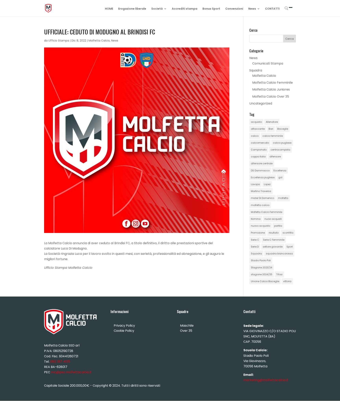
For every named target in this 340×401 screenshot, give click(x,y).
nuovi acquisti (273, 219)
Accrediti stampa (184, 9)
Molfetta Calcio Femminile (272, 82)
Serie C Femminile (273, 239)
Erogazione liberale (132, 9)
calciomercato (260, 142)
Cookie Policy (124, 330)
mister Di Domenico (262, 198)
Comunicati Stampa (267, 63)
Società (157, 9)
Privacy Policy (124, 325)
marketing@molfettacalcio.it (265, 380)
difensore (275, 156)
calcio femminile (272, 136)
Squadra (255, 70)
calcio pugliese (282, 142)
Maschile (187, 325)
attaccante (258, 128)
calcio (255, 136)
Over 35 (186, 330)
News (252, 9)
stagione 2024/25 (261, 274)
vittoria (287, 281)
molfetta (283, 198)
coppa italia (258, 156)
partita (278, 225)
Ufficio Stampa (58, 41)
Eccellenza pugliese (262, 177)
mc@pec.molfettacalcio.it (71, 372)
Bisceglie (282, 128)
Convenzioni (234, 9)
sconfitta (288, 232)
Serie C (255, 239)
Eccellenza (279, 170)
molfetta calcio (260, 205)
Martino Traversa (261, 191)
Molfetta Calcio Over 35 (270, 96)
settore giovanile (273, 246)
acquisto (256, 122)
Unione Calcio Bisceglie (265, 281)
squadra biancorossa (279, 253)
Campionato (259, 149)
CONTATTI (272, 9)
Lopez (267, 184)
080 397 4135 (60, 361)
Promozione (258, 232)
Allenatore (272, 122)
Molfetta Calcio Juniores (271, 89)
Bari (271, 128)
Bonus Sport (211, 9)
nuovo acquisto (260, 225)
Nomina (256, 219)
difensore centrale (262, 163)
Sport (289, 246)
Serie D (255, 246)
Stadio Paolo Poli (261, 260)
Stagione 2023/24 (261, 267)
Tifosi (279, 274)
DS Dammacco (260, 170)
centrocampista (280, 149)
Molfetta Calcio (99, 41)
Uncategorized (260, 103)
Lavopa (255, 184)
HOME (109, 9)
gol (280, 177)
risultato (274, 232)
